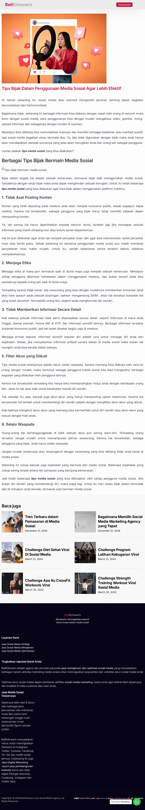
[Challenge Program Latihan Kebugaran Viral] (85, 562)
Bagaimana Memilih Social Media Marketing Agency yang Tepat (120, 521)
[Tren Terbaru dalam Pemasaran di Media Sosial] (12, 531)
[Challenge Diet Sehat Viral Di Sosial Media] (12, 562)
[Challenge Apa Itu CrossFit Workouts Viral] (12, 593)
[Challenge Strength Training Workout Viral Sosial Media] (85, 593)
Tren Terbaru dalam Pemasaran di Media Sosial (42, 521)
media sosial (133, 178)
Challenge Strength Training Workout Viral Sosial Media (117, 582)
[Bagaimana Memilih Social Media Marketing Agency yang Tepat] (85, 531)
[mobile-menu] (137, 4)
